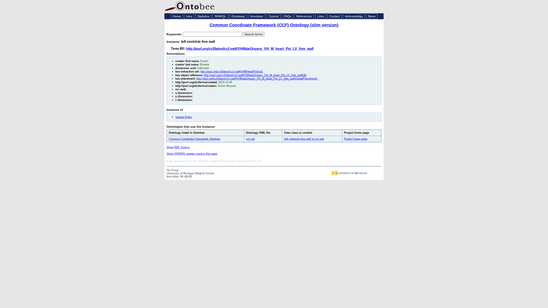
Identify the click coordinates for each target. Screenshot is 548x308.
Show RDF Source (178, 147)
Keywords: (175, 34)
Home (177, 16)
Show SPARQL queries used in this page (192, 153)
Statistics (203, 16)
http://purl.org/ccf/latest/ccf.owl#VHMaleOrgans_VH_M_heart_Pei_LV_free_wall (249, 48)
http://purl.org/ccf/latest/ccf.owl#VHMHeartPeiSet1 (231, 71)
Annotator (256, 16)
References (304, 16)
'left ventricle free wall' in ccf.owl (304, 139)
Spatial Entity (183, 117)
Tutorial (273, 16)
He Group (172, 170)
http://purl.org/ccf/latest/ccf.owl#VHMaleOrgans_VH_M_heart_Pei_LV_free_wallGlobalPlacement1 (256, 78)
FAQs (287, 16)
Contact (334, 16)
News (371, 16)
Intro (189, 16)
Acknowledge (354, 16)
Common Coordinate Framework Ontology (194, 139)
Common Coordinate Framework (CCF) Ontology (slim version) (274, 25)
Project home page (355, 139)
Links (320, 16)
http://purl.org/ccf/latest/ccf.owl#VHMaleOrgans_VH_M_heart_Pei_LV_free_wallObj (255, 75)
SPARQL (220, 16)
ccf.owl (250, 139)
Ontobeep (238, 16)
